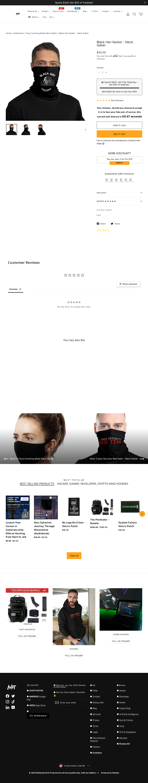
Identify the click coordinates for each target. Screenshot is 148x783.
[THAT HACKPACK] (27, 607)
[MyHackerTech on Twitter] (13, 696)
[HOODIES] (74, 616)
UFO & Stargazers (127, 732)
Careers (96, 747)
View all (74, 555)
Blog (95, 708)
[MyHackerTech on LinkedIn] (7, 707)
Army (121, 726)
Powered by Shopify (110, 773)
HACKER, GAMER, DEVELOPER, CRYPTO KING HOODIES (92, 484)
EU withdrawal (38, 715)
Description (101, 193)
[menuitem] (33, 11)
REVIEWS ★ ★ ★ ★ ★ (106, 201)
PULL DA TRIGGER (27, 636)
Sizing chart (98, 702)
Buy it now (119, 133)
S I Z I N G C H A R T (104, 210)
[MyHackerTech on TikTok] (13, 701)
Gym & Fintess (126, 720)
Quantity (100, 68)
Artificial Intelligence (129, 714)
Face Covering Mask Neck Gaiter (41, 33)
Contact (96, 696)
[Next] (142, 514)
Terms (95, 726)
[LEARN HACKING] (121, 609)
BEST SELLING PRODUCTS (37, 484)
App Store (37, 705)
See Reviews (117, 100)
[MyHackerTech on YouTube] (13, 707)
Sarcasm (123, 738)
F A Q (99, 215)
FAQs (95, 690)
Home (8, 33)
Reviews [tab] (13, 289)
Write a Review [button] (130, 284)
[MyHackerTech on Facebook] (7, 696)
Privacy (96, 720)
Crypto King (125, 708)
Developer (124, 696)
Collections (18, 33)
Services (97, 714)
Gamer (122, 702)
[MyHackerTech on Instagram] (7, 701)
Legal (95, 732)
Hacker (122, 690)
